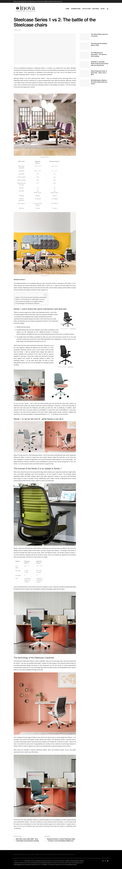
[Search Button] (107, 9)
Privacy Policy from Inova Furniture (65, 854)
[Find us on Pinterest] (102, 861)
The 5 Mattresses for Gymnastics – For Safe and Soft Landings (98, 54)
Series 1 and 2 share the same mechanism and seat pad (31, 297)
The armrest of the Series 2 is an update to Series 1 (30, 301)
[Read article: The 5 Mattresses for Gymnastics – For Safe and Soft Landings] (85, 55)
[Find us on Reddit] (107, 861)
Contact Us (22, 854)
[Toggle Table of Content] (44, 294)
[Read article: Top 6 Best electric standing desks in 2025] (85, 46)
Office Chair (86, 8)
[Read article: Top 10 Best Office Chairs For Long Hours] (85, 36)
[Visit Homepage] (26, 8)
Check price (73, 328)
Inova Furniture (20, 861)
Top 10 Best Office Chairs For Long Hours (99, 35)
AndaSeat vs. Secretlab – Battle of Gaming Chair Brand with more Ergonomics (99, 63)
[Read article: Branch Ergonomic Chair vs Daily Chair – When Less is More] (85, 73)
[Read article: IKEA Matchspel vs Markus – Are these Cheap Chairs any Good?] (85, 82)
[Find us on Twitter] (105, 861)
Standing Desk (76, 8)
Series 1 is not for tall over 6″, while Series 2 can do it (30, 299)
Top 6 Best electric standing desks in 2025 (99, 44)
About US (16, 854)
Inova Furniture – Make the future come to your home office (41, 854)
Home (67, 8)
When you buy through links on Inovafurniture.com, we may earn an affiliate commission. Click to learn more (38, 1)
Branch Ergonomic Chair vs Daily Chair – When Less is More (99, 72)
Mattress (95, 8)
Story (103, 8)
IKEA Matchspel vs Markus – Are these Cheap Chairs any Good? (99, 82)
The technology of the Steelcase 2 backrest (27, 303)
